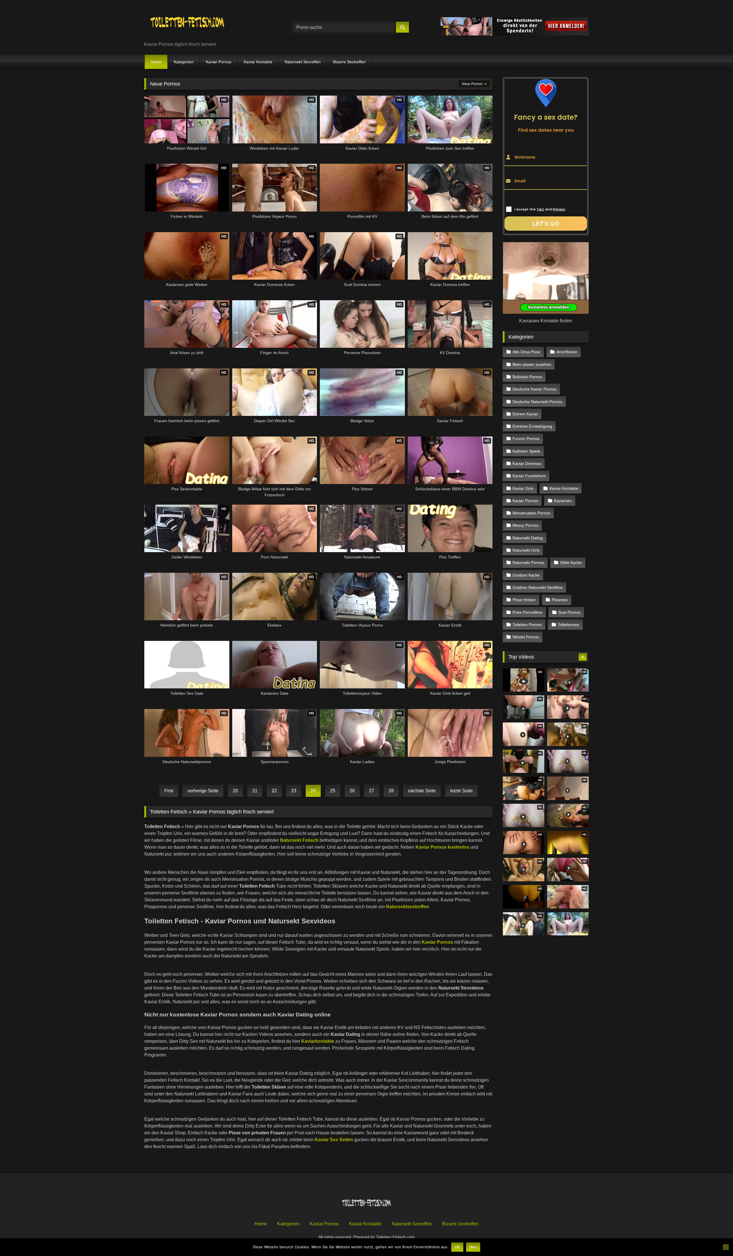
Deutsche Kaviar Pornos (534, 389)
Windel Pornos (526, 637)
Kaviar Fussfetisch (529, 475)
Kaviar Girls (523, 488)
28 (391, 790)
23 (293, 790)
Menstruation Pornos (531, 513)
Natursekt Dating (528, 538)
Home (156, 62)
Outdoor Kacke (526, 575)
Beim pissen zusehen (532, 364)
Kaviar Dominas (527, 463)
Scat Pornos (569, 612)
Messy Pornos (525, 525)
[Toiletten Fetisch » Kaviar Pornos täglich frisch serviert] (187, 23)
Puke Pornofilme (527, 612)
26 (352, 790)
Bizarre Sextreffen (349, 62)
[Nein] (726, 1247)
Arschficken (566, 351)
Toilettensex (568, 624)
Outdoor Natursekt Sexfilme (538, 587)
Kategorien (184, 62)
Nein (473, 1247)
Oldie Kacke (571, 562)
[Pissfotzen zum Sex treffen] (568, 924)
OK (457, 1247)
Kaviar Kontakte (258, 62)
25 (332, 790)
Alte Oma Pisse (526, 351)
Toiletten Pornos (527, 624)
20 (235, 790)
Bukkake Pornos (527, 376)
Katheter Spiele (526, 451)
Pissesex (560, 599)
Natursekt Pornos (528, 562)
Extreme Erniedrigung (532, 426)
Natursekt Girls (526, 550)
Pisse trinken (524, 599)
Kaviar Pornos (218, 62)
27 (371, 790)
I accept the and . (540, 209)
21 (254, 790)
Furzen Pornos (526, 438)
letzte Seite (461, 790)
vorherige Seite (203, 790)
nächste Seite (422, 790)
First (168, 790)
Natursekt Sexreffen (303, 62)
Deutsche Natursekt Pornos (537, 401)
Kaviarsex (563, 500)
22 (274, 790)
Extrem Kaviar (525, 414)
